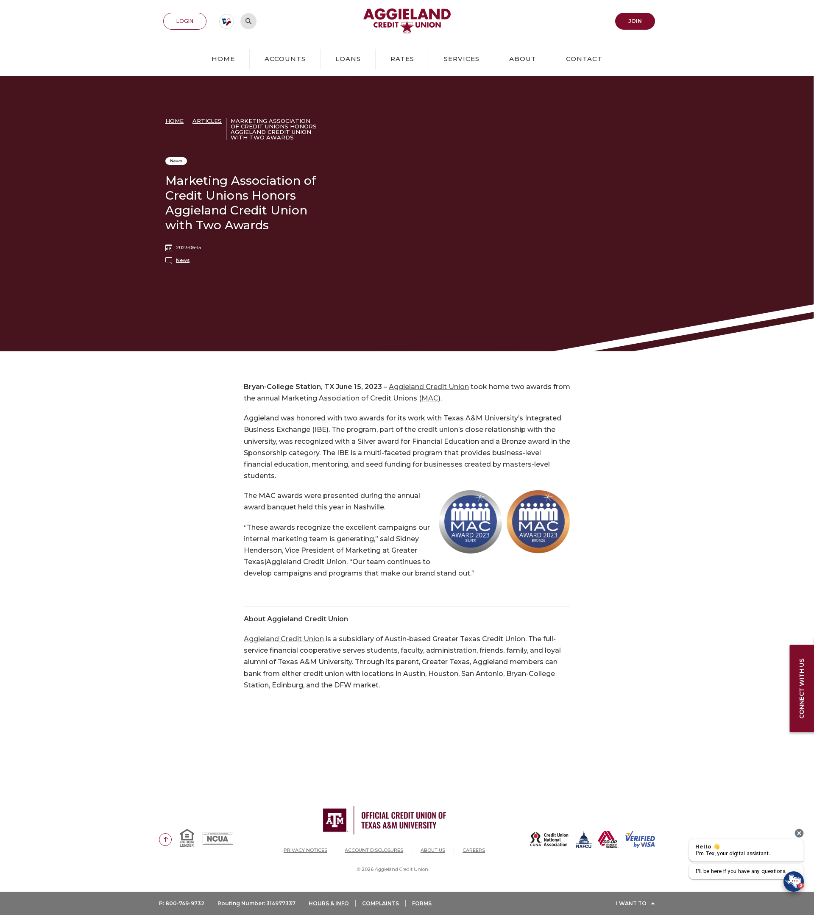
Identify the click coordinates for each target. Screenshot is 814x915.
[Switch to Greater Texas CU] (226, 21)
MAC (429, 398)
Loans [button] (348, 59)
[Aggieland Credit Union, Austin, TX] (407, 21)
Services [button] (461, 59)
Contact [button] (584, 59)
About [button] (522, 59)
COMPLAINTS (380, 903)
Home (223, 59)
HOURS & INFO (329, 903)
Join (641, 20)
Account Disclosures (374, 850)
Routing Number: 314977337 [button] (256, 903)
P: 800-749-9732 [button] (181, 903)
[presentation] (799, 833)
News (183, 260)
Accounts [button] (285, 59)
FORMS (422, 903)
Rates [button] (402, 59)
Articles (207, 120)
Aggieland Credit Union (429, 387)
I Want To (631, 903)
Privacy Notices (305, 850)
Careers (474, 850)
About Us (433, 850)
